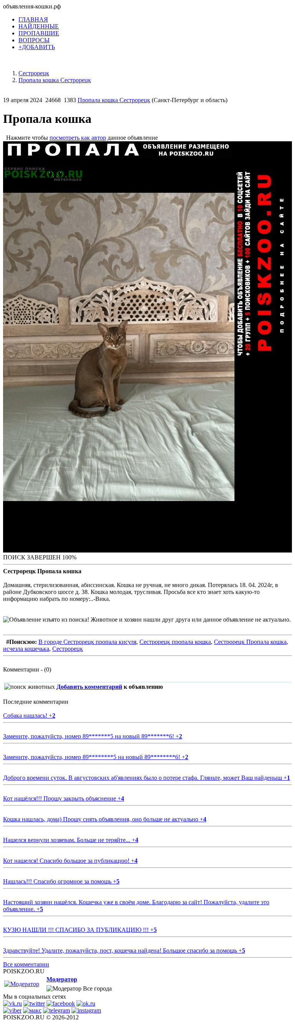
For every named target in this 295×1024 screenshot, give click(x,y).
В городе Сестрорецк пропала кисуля (87, 642)
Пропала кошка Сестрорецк (114, 100)
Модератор (61, 979)
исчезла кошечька (26, 648)
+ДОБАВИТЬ (36, 47)
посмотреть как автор (78, 137)
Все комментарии (26, 964)
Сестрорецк (67, 648)
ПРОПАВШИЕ (38, 33)
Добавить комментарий (89, 686)
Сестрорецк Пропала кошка (250, 642)
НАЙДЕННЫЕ (38, 26)
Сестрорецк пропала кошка (175, 642)
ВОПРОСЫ (34, 40)
